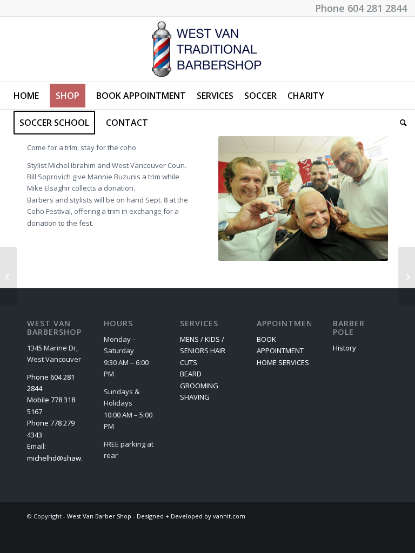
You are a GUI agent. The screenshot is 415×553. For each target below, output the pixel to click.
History (344, 348)
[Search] (400, 122)
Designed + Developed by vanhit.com (191, 516)
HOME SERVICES (283, 362)
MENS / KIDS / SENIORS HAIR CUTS (202, 350)
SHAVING (195, 397)
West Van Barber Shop (99, 516)
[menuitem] (26, 95)
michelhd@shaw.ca (58, 458)
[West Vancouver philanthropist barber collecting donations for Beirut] (8, 276)
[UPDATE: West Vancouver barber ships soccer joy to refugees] (406, 276)
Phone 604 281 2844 (361, 8)
